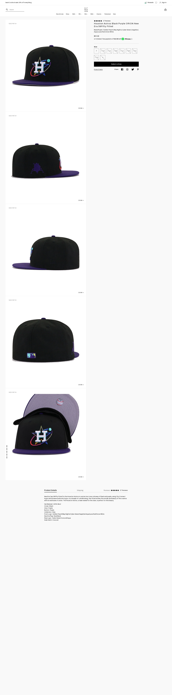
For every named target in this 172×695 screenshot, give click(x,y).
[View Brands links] (101, 14)
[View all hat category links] (69, 14)
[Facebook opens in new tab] (122, 69)
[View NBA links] (93, 14)
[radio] (96, 50)
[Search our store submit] (7, 9)
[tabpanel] (86, 508)
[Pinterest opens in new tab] (138, 69)
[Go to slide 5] (7, 457)
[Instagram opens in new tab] (127, 69)
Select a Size (116, 64)
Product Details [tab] (50, 490)
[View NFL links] (81, 14)
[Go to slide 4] (7, 454)
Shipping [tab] (80, 490)
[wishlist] (156, 2)
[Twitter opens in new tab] (132, 69)
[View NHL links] (87, 14)
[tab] (116, 490)
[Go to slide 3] (7, 451)
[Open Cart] (165, 10)
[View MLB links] (75, 14)
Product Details (98, 69)
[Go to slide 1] (7, 446)
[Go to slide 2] (7, 449)
